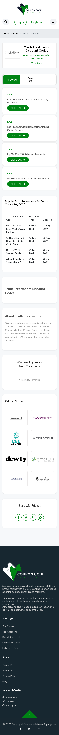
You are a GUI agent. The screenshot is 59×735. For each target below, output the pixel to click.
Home (7, 33)
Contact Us (8, 665)
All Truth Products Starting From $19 (28, 178)
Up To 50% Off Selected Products (26, 154)
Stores (16, 33)
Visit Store (36, 63)
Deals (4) (30, 79)
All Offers (12, 79)
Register (36, 22)
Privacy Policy (9, 675)
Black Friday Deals (11, 637)
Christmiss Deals (11, 642)
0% (35, 55)
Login (20, 22)
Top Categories (10, 631)
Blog (4, 681)
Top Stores (8, 626)
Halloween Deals (11, 648)
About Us (7, 670)
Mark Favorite (37, 58)
